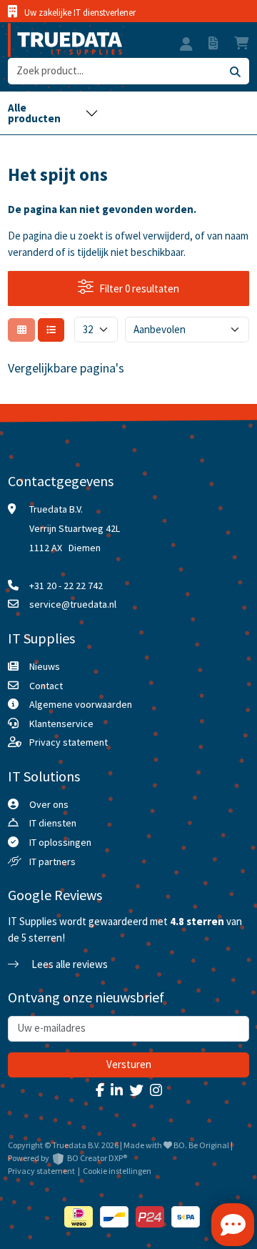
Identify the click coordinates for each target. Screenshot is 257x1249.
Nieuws (44, 666)
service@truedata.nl (72, 604)
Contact (46, 685)
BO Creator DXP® (97, 1157)
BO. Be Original (201, 1145)
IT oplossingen (60, 842)
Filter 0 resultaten (139, 288)
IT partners (52, 861)
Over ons (49, 804)
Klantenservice (61, 723)
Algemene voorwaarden (80, 704)
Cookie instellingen (117, 1170)
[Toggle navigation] (53, 113)
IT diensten (52, 822)
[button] (186, 45)
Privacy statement (68, 742)
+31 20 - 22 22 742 (66, 585)
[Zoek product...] (235, 71)
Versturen (128, 1064)
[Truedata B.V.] (65, 40)
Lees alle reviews (68, 964)
